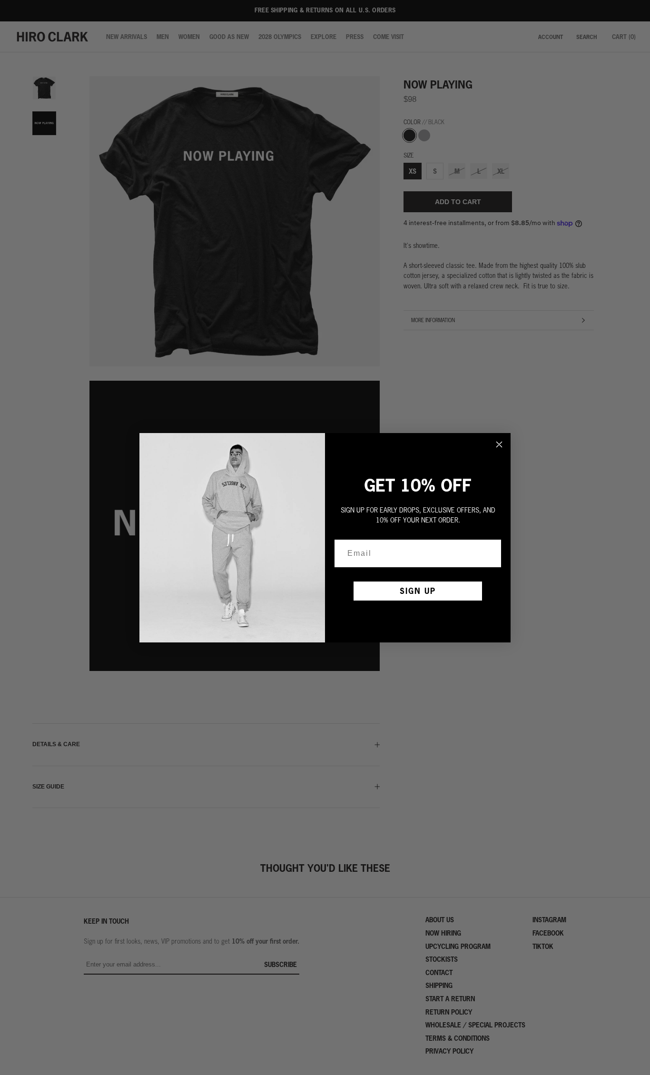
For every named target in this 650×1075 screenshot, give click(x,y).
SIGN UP (418, 591)
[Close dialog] (499, 444)
